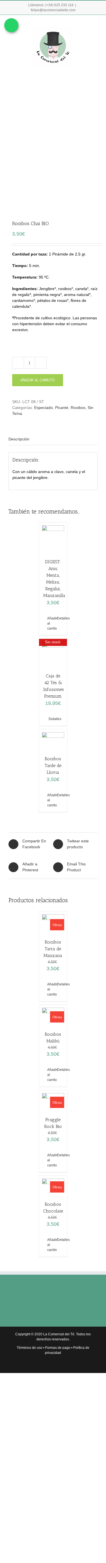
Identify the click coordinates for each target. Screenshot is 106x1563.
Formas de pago (57, 1348)
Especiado (43, 407)
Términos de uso (29, 1348)
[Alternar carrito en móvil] (75, 23)
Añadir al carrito (37, 380)
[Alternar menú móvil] (95, 23)
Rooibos (78, 407)
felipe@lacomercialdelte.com (53, 10)
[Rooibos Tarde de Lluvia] (53, 739)
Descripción (18, 439)
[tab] (53, 439)
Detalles (60, 618)
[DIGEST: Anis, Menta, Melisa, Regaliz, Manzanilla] (53, 537)
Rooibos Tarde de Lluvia (53, 765)
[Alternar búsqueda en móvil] (85, 23)
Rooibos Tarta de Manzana (53, 948)
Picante (61, 407)
